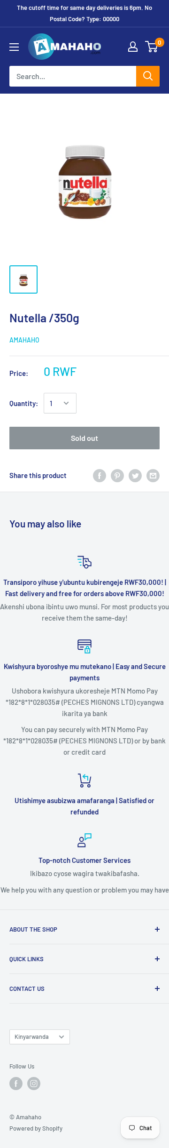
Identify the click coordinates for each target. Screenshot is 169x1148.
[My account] (133, 46)
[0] (152, 46)
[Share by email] (153, 475)
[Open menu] (14, 47)
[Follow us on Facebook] (16, 1083)
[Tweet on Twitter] (135, 475)
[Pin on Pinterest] (117, 475)
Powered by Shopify (35, 1128)
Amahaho (24, 340)
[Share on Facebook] (99, 475)
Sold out (84, 437)
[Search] (148, 76)
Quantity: (23, 403)
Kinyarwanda (32, 1036)
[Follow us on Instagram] (33, 1083)
